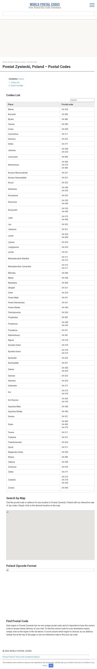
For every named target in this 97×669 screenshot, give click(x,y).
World (5, 62)
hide (21, 79)
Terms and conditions (24, 657)
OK (51, 665)
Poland (10, 62)
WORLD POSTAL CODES (45, 4)
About (37, 657)
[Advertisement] (48, 38)
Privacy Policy (8, 657)
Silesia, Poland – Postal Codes (26, 62)
